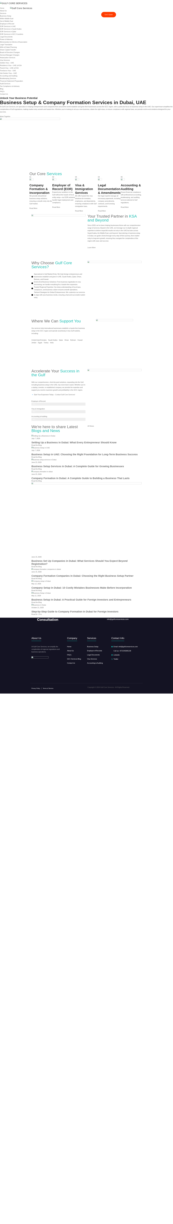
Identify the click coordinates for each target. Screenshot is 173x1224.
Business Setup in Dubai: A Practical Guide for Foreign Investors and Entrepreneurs (81, 599)
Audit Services (5, 84)
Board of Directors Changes (10, 52)
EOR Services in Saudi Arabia (10, 29)
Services (74, 14)
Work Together (5, 116)
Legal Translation (6, 44)
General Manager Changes (9, 55)
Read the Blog (36, 445)
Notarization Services (7, 57)
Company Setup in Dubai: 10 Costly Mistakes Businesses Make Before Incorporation (81, 587)
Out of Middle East (6, 21)
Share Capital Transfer (8, 50)
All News (91, 426)
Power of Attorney (6, 39)
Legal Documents (6, 37)
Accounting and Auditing (8, 76)
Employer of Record (7, 24)
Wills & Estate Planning (8, 47)
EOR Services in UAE (8, 26)
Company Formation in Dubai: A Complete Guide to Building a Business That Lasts (80, 478)
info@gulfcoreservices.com (118, 619)
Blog (81, 14)
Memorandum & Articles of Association (13, 42)
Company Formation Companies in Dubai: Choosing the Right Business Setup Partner (82, 575)
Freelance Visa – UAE (8, 70)
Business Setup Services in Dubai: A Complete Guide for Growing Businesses (77, 466)
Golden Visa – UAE (7, 63)
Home (60, 14)
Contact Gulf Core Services (65, 394)
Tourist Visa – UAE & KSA (9, 68)
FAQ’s (87, 14)
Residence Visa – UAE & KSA (11, 65)
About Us (67, 14)
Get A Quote (109, 14)
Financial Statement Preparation (11, 81)
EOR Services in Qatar (8, 31)
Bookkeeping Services (8, 78)
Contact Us (94, 14)
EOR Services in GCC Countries (11, 34)
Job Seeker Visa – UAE (8, 73)
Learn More (92, 247)
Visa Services (5, 60)
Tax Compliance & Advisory (10, 86)
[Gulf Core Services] (13, 3)
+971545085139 (118, 615)
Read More (33, 208)
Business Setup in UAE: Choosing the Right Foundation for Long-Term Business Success (84, 454)
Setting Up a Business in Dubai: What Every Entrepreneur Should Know (73, 442)
